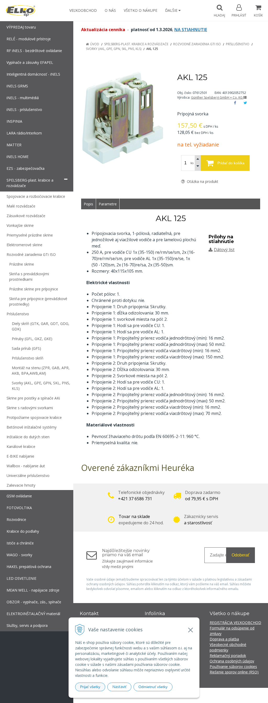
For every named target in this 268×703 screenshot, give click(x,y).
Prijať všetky (90, 687)
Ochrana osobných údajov (232, 661)
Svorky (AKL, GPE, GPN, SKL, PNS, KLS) (113, 49)
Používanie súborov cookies (233, 666)
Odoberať (240, 555)
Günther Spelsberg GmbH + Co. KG (217, 97)
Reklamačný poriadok (228, 655)
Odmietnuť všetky (153, 687)
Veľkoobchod (83, 10)
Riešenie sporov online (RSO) (234, 672)
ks (192, 163)
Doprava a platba (224, 639)
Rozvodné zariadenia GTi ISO (197, 44)
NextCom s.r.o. (228, 695)
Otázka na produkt (202, 181)
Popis (88, 203)
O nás (110, 10)
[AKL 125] (122, 118)
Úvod (94, 44)
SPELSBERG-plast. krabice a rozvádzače (136, 44)
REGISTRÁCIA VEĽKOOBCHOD (235, 622)
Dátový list (224, 249)
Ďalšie (171, 10)
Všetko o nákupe (140, 10)
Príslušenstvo (237, 44)
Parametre (108, 203)
